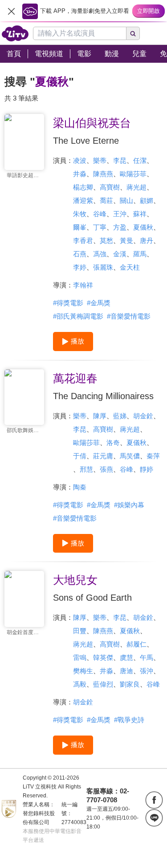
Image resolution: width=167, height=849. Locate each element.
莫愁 (106, 240)
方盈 (119, 227)
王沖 (119, 214)
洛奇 (113, 442)
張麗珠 (103, 267)
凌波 (79, 160)
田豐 (79, 631)
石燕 (79, 254)
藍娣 (119, 416)
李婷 (79, 267)
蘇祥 (140, 214)
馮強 (99, 254)
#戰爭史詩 (129, 720)
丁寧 (99, 227)
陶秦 (79, 487)
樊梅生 (83, 671)
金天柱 (130, 267)
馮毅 (79, 684)
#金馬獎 (98, 303)
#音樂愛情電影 (129, 316)
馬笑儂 (130, 456)
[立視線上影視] (15, 33)
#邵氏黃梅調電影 (78, 316)
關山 (126, 200)
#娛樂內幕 (129, 505)
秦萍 (153, 456)
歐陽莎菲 (133, 174)
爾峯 (79, 227)
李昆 (119, 160)
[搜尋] (133, 33)
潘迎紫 (83, 200)
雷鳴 (79, 657)
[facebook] (154, 800)
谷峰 (99, 214)
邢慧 (86, 469)
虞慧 (126, 657)
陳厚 (99, 416)
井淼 (79, 174)
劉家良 (130, 684)
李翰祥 (83, 285)
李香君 (83, 240)
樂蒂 (99, 160)
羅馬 (140, 254)
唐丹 (146, 240)
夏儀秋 (143, 227)
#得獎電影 (68, 303)
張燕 (106, 469)
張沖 (146, 671)
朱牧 (79, 214)
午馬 (146, 657)
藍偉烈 (103, 684)
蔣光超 (136, 187)
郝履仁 (136, 644)
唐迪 (126, 671)
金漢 (119, 254)
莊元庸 (103, 456)
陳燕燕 (103, 174)
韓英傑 (103, 657)
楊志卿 (83, 187)
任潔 (140, 160)
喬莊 (106, 200)
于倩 (79, 456)
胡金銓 (143, 416)
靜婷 (146, 469)
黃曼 (126, 240)
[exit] (11, 11)
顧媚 (146, 200)
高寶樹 (110, 187)
